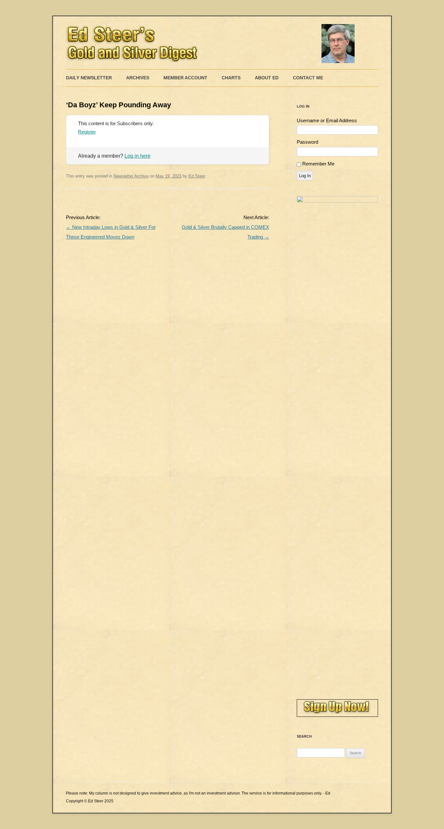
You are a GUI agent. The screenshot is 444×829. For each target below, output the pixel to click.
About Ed (267, 77)
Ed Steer (197, 176)
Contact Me (308, 77)
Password (307, 141)
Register (87, 132)
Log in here (137, 156)
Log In (305, 175)
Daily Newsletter (89, 77)
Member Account (185, 77)
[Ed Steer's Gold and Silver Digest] (212, 42)
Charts (231, 77)
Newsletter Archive (131, 176)
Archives (137, 77)
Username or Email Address (327, 120)
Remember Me (318, 163)
